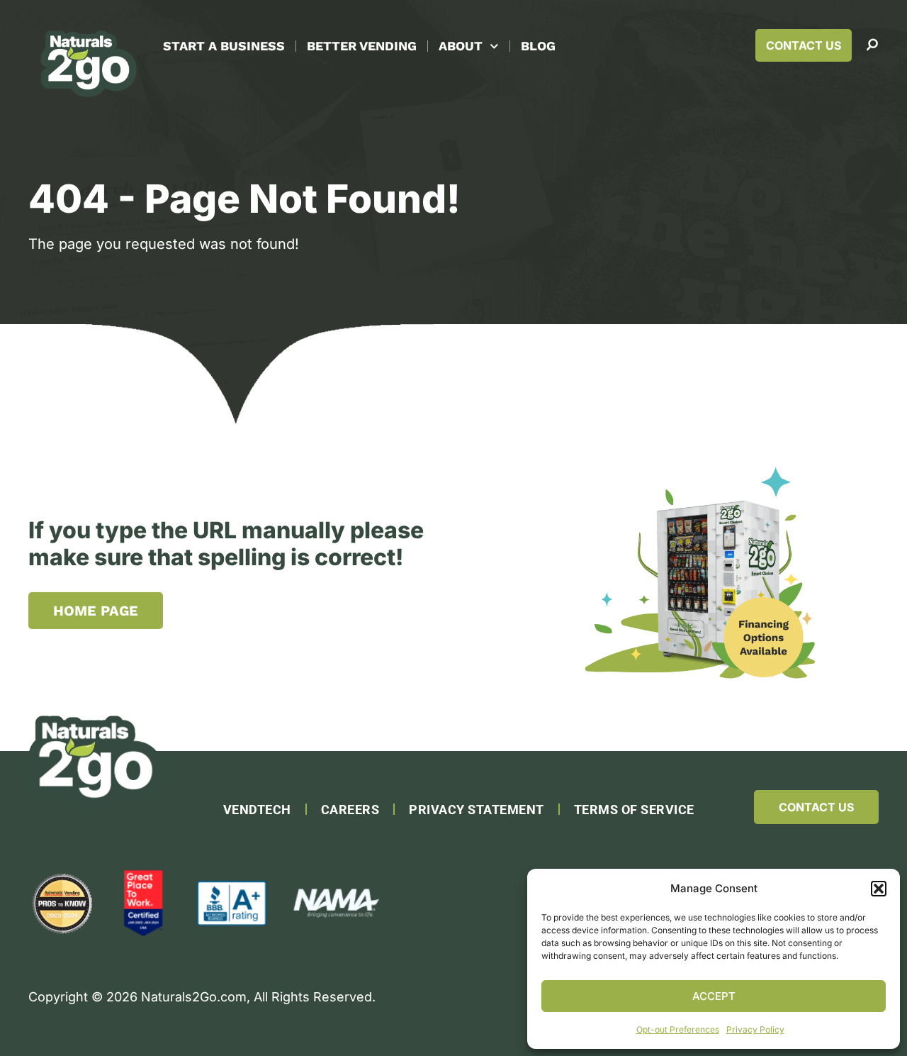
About (461, 45)
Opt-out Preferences (677, 1029)
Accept (714, 996)
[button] (879, 889)
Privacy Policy (755, 1029)
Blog (538, 45)
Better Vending (362, 45)
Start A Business (224, 45)
